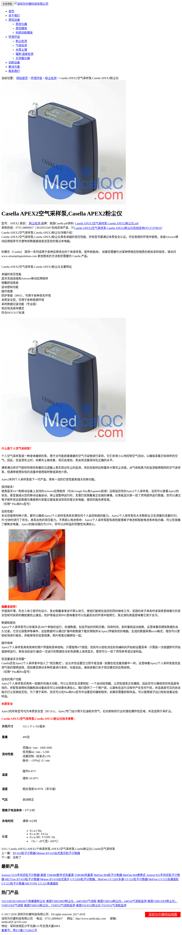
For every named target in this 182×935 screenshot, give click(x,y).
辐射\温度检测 (24, 53)
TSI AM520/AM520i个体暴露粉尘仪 (23, 901)
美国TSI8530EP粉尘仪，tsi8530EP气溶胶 (71, 901)
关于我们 (14, 15)
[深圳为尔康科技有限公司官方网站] (31, 3)
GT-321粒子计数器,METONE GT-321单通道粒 (29, 883)
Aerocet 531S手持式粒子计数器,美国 (23, 875)
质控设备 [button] (14, 19)
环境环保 (36, 78)
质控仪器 (21, 24)
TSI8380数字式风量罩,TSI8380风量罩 (70, 875)
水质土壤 (21, 49)
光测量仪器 (23, 58)
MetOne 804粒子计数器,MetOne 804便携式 (120, 875)
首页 (11, 11)
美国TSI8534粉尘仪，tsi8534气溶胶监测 (122, 901)
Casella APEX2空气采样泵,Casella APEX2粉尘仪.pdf (106, 223)
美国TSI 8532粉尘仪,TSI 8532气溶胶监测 (101, 905)
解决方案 (14, 66)
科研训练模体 (24, 32)
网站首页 (22, 78)
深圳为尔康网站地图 (162, 914)
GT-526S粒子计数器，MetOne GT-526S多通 (97, 879)
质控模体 (21, 28)
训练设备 (14, 62)
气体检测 (21, 45)
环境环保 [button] (14, 36)
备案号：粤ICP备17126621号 (19, 930)
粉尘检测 (21, 41)
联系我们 (14, 71)
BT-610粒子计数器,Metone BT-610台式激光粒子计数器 (46, 853)
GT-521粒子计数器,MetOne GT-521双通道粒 (152, 879)
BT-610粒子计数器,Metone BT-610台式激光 (43, 879)
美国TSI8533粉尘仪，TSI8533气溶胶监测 (49, 905)
